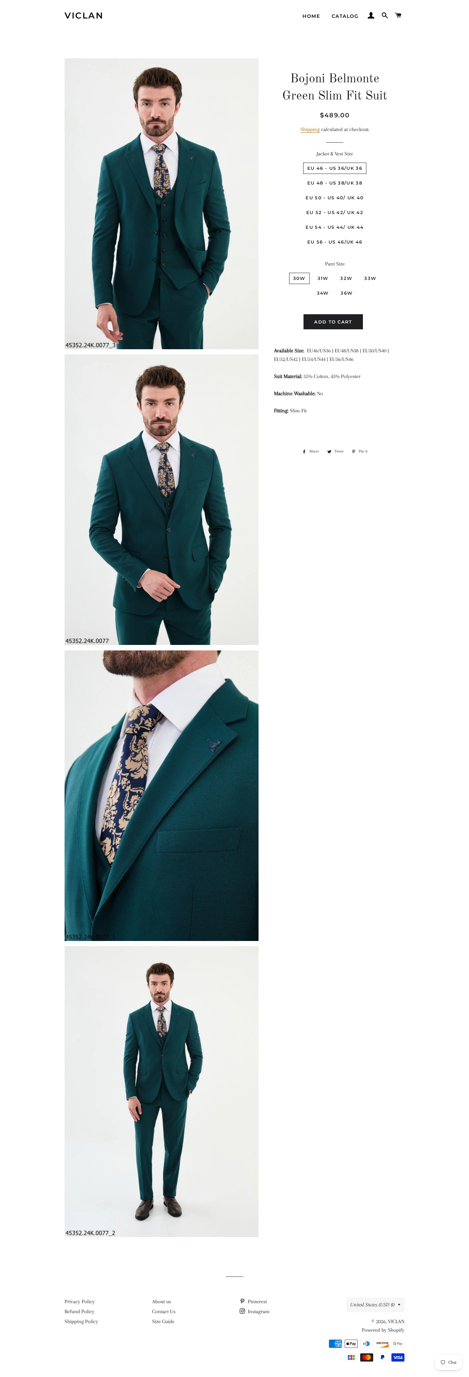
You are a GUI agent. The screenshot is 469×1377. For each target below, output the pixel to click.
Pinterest (257, 1301)
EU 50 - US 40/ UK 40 (335, 197)
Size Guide (163, 1321)
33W (370, 278)
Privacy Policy (80, 1301)
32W (346, 278)
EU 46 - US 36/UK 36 (334, 168)
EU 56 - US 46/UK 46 (335, 242)
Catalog (345, 16)
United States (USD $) (372, 1305)
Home (311, 16)
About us (161, 1301)
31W (323, 278)
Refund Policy (79, 1311)
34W (323, 293)
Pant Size (335, 264)
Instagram (258, 1311)
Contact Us (163, 1311)
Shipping (310, 129)
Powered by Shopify (383, 1330)
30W (299, 278)
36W (347, 293)
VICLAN (84, 15)
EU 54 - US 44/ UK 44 (335, 227)
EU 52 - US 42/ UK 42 (334, 212)
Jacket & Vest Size (335, 154)
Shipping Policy (81, 1321)
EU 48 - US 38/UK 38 (334, 183)
